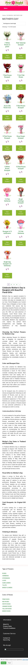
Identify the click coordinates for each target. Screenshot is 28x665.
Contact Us (6, 638)
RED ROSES (5, 601)
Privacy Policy (7, 626)
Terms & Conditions (9, 628)
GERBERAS (5, 575)
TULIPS (4, 585)
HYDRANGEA (6, 578)
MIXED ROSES (6, 611)
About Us (6, 624)
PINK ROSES (5, 599)
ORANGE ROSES (7, 606)
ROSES (4, 573)
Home (4, 15)
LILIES (4, 580)
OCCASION (10, 15)
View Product (7, 56)
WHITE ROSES (6, 604)
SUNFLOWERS (6, 583)
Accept (3, 662)
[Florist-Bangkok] (14, 3)
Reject (9, 662)
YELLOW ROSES (7, 608)
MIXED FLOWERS (7, 587)
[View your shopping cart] (26, 8)
